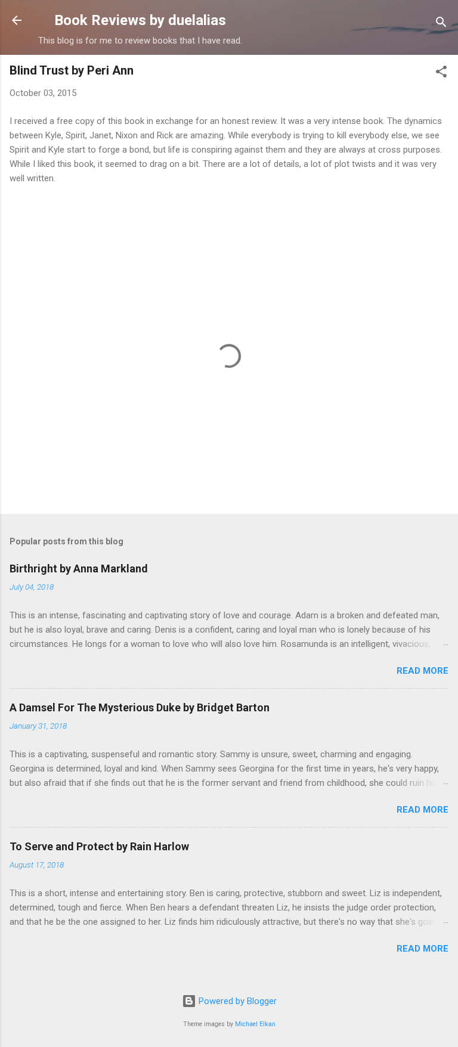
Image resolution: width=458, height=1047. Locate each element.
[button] (441, 73)
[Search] (441, 24)
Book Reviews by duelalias (140, 20)
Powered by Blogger (236, 1001)
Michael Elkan (255, 1024)
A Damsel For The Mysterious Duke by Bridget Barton (140, 707)
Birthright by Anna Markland (79, 568)
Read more (422, 670)
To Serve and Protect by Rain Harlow (99, 846)
